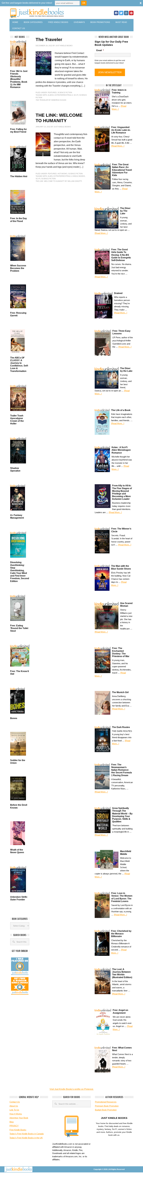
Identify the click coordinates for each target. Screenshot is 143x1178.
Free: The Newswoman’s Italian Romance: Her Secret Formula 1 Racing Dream (121, 770)
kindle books (78, 176)
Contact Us (18, 28)
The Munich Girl (120, 692)
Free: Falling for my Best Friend (18, 130)
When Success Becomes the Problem (18, 268)
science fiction (48, 179)
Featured (52, 93)
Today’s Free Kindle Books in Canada (26, 1133)
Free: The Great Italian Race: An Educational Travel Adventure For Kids (122, 169)
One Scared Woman (126, 604)
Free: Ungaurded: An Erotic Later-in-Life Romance (121, 130)
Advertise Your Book (18, 1118)
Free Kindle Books (58, 22)
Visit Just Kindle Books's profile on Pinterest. (72, 1089)
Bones (13, 718)
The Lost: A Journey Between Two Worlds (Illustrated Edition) (122, 973)
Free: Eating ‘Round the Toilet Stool (19, 628)
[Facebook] (116, 13)
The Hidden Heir (18, 176)
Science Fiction (65, 93)
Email (100, 50)
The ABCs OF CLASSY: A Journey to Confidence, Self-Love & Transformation (19, 364)
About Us (13, 1106)
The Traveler (49, 39)
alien (50, 176)
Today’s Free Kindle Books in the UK (26, 1138)
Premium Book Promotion (107, 1106)
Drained (118, 293)
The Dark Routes (121, 727)
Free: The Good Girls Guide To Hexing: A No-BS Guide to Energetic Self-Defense (121, 254)
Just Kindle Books (63, 46)
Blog (11, 1122)
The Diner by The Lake (125, 211)
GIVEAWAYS (79, 22)
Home (15, 22)
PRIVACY (14, 1126)
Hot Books (62, 174)
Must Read (121, 22)
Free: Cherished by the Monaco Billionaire (121, 933)
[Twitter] (121, 13)
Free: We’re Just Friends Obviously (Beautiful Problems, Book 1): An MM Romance (18, 79)
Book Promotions (100, 22)
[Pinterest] (131, 13)
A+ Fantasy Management (17, 516)
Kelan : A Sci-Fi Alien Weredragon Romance (121, 450)
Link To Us (14, 1110)
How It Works (15, 1114)
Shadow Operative (15, 469)
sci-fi (76, 95)
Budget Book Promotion (106, 1110)
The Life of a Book (120, 410)
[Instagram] (126, 13)
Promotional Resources (105, 1102)
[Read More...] (117, 146)
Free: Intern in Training (119, 91)
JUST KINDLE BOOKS (50, 13)
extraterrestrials (64, 95)
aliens (51, 95)
